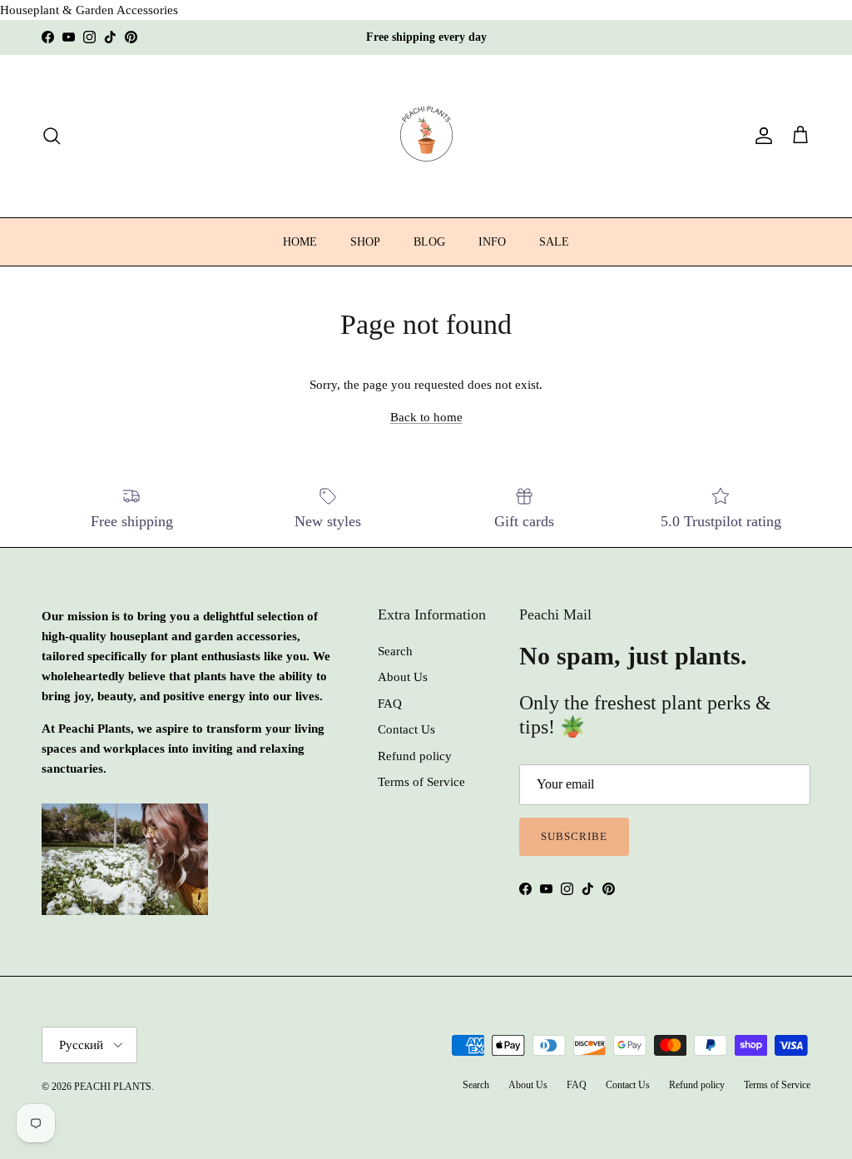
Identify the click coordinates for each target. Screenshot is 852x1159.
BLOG (429, 242)
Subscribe (574, 836)
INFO (492, 242)
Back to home (426, 417)
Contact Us (406, 729)
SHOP (365, 242)
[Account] (760, 136)
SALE (554, 242)
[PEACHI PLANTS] (426, 136)
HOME (300, 242)
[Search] (52, 136)
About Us (403, 677)
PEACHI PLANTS (112, 1086)
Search (395, 651)
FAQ (390, 703)
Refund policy (415, 756)
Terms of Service (421, 781)
